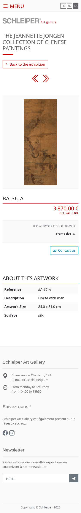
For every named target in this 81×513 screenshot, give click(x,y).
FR (63, 5)
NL (69, 5)
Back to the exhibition (27, 64)
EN (75, 5)
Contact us (66, 250)
